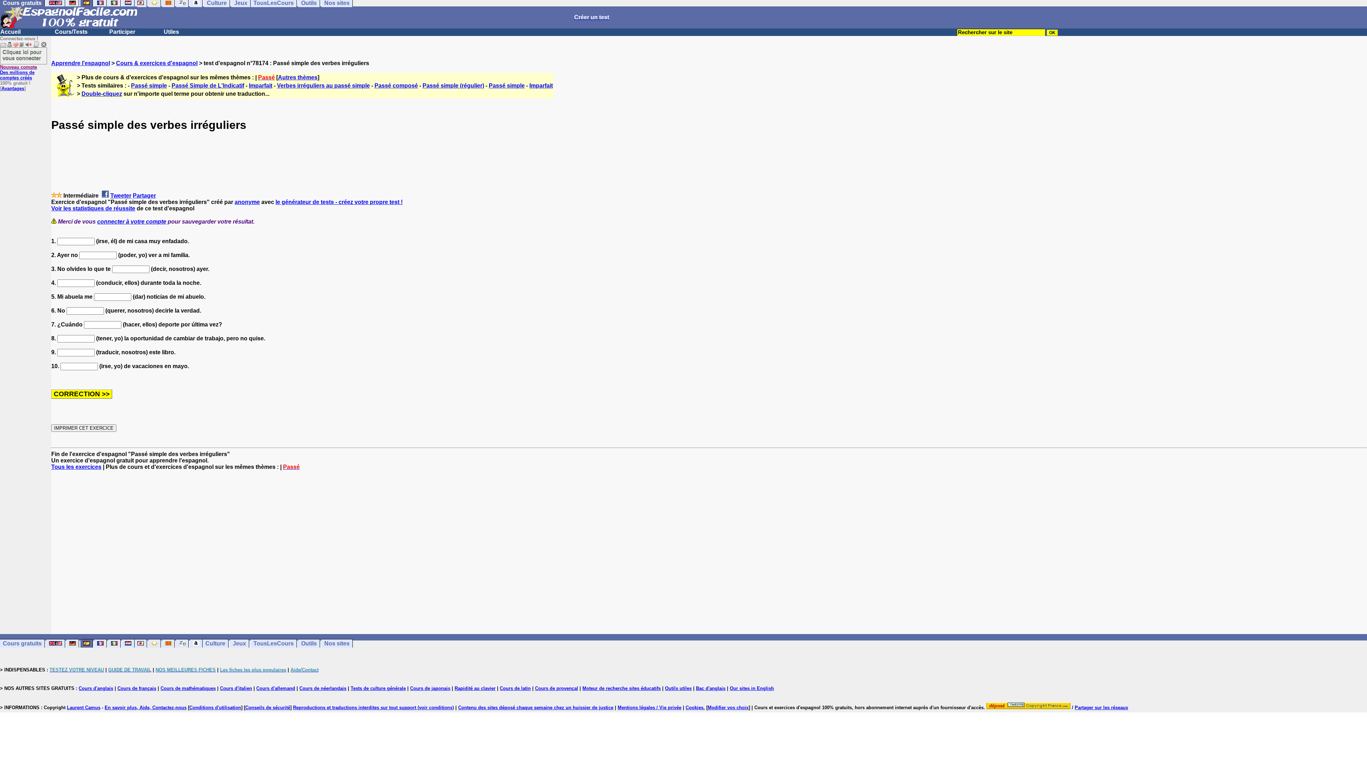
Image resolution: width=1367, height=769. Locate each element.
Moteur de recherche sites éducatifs (621, 688)
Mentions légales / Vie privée (649, 707)
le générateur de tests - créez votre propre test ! (339, 202)
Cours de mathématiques (188, 688)
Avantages (12, 88)
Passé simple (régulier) (453, 86)
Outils (309, 643)
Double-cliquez (102, 94)
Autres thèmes (298, 77)
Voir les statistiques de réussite (93, 208)
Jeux (239, 643)
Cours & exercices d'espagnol (157, 63)
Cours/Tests (71, 32)
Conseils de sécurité (267, 707)
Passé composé (396, 86)
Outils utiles (678, 688)
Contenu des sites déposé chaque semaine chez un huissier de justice (535, 707)
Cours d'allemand (275, 688)
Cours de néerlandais (322, 688)
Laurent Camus (83, 707)
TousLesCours (273, 643)
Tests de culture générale (378, 688)
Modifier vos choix (728, 707)
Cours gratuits (22, 643)
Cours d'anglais (96, 688)
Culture (215, 643)
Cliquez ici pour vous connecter (22, 55)
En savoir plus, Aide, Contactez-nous (146, 707)
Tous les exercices (76, 467)
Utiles (171, 32)
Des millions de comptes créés (18, 72)
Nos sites (337, 643)
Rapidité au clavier (475, 688)
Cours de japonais (430, 688)
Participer (122, 32)
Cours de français (136, 688)
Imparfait (260, 86)
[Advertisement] (709, 552)
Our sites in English (752, 688)
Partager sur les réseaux (1101, 707)
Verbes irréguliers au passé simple (323, 86)
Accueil (10, 32)
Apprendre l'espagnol (80, 63)
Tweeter (120, 196)
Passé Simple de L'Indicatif (208, 86)
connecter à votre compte (131, 222)
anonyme (247, 202)
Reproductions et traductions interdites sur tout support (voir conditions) (373, 707)
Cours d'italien (236, 688)
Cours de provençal (556, 688)
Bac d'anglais (711, 688)
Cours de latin (515, 688)
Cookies (694, 707)
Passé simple (149, 86)
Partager (144, 196)
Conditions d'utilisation (215, 707)
